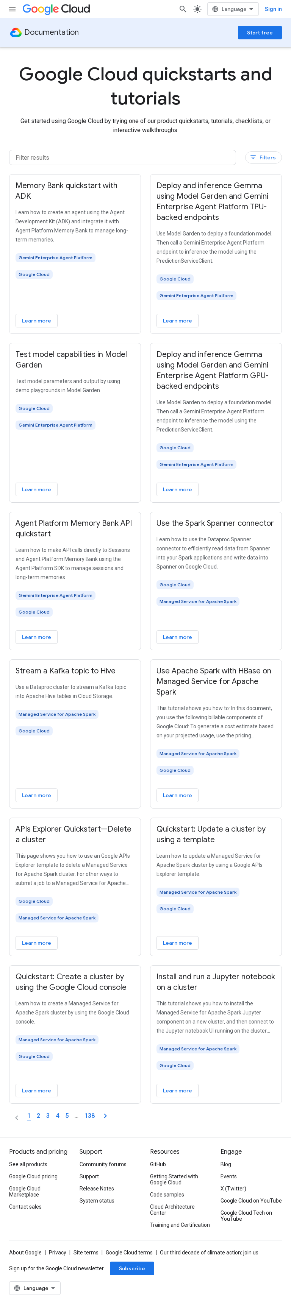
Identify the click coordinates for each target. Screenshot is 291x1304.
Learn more (36, 320)
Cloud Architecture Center (172, 1210)
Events (229, 1176)
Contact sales (25, 1207)
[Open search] (183, 9)
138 (89, 1115)
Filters (263, 157)
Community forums (103, 1164)
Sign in (273, 9)
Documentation (51, 32)
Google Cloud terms (129, 1252)
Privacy (57, 1252)
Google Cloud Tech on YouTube (246, 1216)
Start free (260, 32)
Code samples (167, 1195)
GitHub (158, 1164)
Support (89, 1176)
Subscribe (132, 1268)
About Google (25, 1252)
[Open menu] (12, 9)
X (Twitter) (233, 1189)
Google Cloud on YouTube (251, 1201)
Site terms (86, 1252)
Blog (226, 1164)
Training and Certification (180, 1225)
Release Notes (97, 1189)
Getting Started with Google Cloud (174, 1179)
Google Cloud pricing (33, 1176)
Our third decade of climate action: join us (209, 1252)
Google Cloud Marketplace (25, 1192)
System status (97, 1201)
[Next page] (105, 1115)
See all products (28, 1164)
